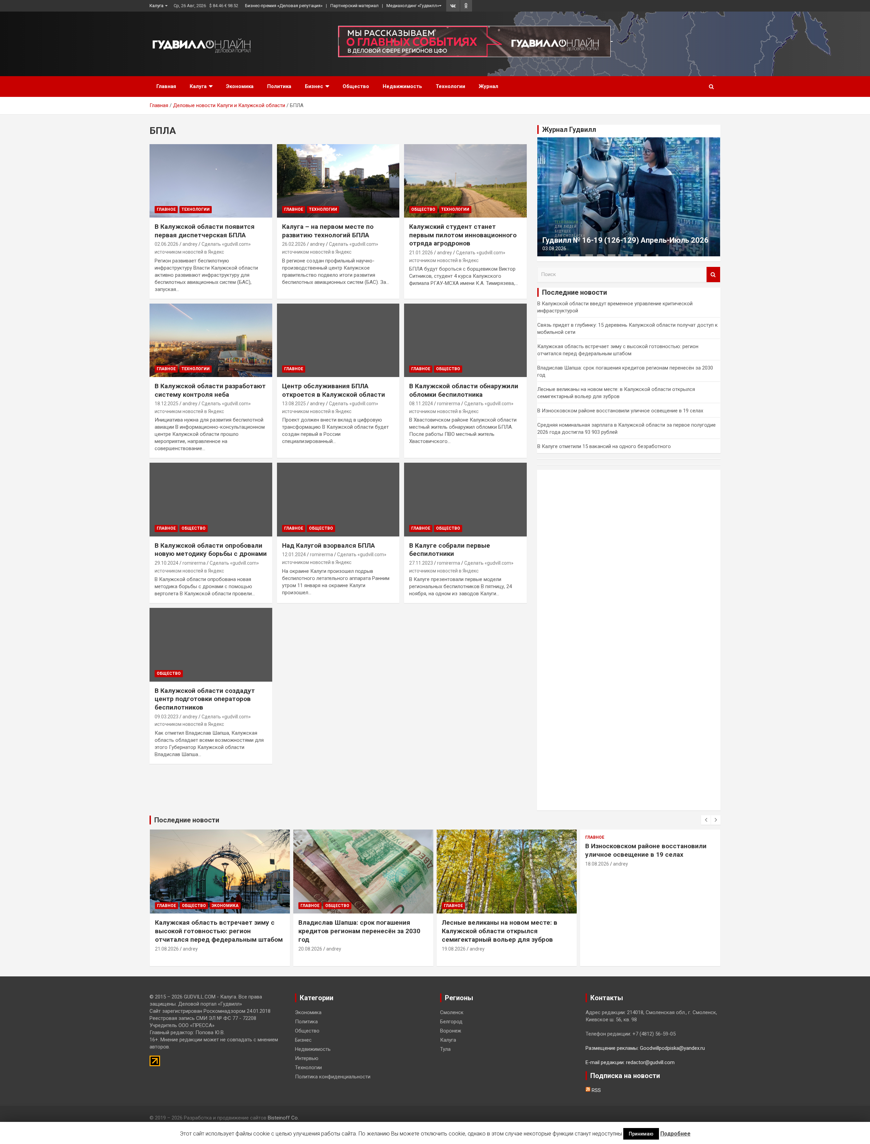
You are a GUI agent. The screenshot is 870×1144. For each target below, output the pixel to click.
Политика (279, 86)
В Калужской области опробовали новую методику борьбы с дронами (211, 550)
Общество (356, 86)
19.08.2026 (454, 949)
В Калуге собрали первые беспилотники (449, 550)
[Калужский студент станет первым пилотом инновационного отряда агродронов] (465, 181)
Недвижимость (402, 86)
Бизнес (314, 86)
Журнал (488, 86)
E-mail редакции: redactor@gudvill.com (630, 1062)
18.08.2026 (597, 864)
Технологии (450, 86)
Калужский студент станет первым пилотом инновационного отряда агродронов (463, 235)
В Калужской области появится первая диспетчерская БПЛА (205, 231)
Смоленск (452, 1012)
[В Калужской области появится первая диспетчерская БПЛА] (211, 181)
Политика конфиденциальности (332, 1077)
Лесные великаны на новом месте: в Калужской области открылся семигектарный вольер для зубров (499, 931)
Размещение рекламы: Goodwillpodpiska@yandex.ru (645, 1048)
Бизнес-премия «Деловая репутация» (284, 5)
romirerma (448, 403)
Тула (445, 1049)
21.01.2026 (421, 252)
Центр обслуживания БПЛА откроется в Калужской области (333, 390)
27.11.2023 (421, 563)
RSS (595, 1090)
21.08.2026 (167, 949)
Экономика (240, 86)
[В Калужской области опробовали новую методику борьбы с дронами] (211, 500)
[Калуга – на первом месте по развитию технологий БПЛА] (338, 181)
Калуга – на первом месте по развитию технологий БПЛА (327, 231)
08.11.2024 (421, 403)
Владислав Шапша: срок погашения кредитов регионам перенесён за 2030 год (359, 931)
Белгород (451, 1022)
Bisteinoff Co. (283, 1118)
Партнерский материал (354, 5)
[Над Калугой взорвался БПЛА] (338, 500)
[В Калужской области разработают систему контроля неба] (211, 340)
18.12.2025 (166, 403)
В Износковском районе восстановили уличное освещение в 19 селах (620, 411)
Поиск (713, 274)
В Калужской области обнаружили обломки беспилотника (463, 390)
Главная (166, 86)
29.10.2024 (166, 563)
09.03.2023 (166, 716)
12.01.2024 (294, 554)
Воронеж (450, 1031)
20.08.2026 (310, 949)
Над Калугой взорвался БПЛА (328, 545)
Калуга (156, 5)
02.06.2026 (166, 244)
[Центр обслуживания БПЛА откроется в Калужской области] (338, 340)
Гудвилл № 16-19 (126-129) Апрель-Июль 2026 (625, 240)
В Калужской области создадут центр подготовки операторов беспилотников (205, 699)
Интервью (306, 1058)
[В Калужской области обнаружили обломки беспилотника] (465, 340)
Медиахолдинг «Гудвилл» (412, 5)
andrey (189, 244)
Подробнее (675, 1133)
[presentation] (706, 820)
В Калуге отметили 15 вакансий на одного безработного (604, 446)
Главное (166, 209)
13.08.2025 (294, 403)
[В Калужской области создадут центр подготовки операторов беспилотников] (211, 645)
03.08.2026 (554, 248)
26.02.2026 (294, 244)
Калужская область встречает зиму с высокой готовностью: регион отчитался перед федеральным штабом (219, 931)
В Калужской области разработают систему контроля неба (210, 390)
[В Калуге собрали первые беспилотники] (465, 500)
